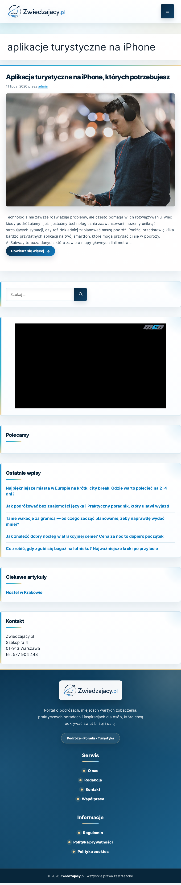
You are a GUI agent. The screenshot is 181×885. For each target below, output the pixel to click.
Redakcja (93, 780)
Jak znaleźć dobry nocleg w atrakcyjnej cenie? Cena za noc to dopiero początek (85, 536)
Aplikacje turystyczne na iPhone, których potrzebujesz (88, 77)
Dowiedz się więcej (27, 251)
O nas (93, 770)
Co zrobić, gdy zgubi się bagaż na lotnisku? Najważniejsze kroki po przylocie (82, 548)
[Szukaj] (80, 294)
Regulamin (93, 832)
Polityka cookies (93, 851)
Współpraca (93, 799)
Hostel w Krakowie (24, 592)
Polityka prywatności (93, 842)
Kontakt (93, 789)
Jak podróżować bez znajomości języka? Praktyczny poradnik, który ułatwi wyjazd (87, 506)
